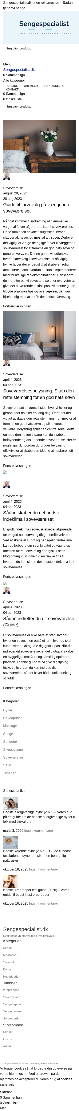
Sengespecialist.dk (19, 70)
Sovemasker (11, 997)
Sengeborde (11, 1018)
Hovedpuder (12, 718)
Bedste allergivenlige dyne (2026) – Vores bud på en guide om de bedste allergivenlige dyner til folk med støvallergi (39, 816)
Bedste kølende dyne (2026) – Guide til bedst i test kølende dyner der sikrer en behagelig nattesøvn (37, 855)
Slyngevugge (13, 749)
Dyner (7, 710)
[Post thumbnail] (10, 803)
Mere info (7, 1085)
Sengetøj (10, 741)
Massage (10, 726)
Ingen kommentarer (38, 830)
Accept (23, 1085)
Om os (7, 1039)
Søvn (7, 765)
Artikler (7, 1046)
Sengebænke (12, 1011)
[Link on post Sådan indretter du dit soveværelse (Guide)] (39, 405)
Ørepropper (11, 989)
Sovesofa (9, 962)
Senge (8, 734)
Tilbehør (9, 773)
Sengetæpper (12, 1004)
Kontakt (8, 1031)
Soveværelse (13, 757)
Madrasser (10, 955)
